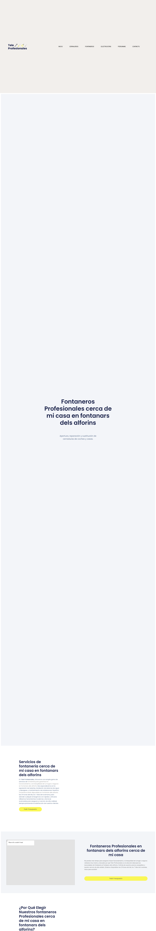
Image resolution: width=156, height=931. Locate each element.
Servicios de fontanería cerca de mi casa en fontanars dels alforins (38, 768)
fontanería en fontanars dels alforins (106, 865)
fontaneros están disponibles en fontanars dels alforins (38, 792)
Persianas (122, 46)
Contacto (136, 46)
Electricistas (106, 46)
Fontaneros (89, 46)
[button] (30, 809)
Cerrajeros (73, 46)
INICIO (60, 46)
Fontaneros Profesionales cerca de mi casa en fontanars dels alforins (78, 412)
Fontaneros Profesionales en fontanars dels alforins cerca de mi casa (116, 850)
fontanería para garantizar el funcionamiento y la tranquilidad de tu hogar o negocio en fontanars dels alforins (38, 784)
